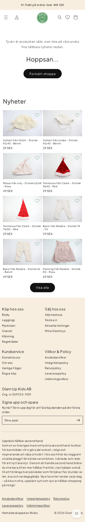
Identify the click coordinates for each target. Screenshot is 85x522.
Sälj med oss (53, 314)
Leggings (8, 320)
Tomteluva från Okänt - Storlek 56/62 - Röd (62, 185)
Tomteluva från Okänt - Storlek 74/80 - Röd (22, 228)
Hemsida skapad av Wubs (20, 512)
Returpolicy (53, 368)
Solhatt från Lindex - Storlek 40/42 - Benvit (60, 142)
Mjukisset (8, 325)
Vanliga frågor (12, 368)
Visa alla (42, 287)
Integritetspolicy (56, 362)
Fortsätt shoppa (42, 74)
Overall (7, 331)
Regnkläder (10, 341)
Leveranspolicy (55, 373)
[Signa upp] (78, 420)
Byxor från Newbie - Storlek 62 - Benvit (21, 271)
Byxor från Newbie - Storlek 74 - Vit (61, 228)
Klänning (8, 336)
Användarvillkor (55, 357)
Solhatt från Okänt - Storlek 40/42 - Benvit (20, 142)
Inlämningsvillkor (56, 379)
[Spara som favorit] (37, 115)
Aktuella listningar (57, 325)
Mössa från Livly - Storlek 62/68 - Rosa (22, 185)
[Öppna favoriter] (68, 17)
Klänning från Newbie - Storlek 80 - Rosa (62, 271)
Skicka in (51, 320)
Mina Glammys (55, 331)
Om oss (7, 362)
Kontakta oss (11, 357)
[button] (6, 17)
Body (5, 314)
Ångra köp (9, 373)
